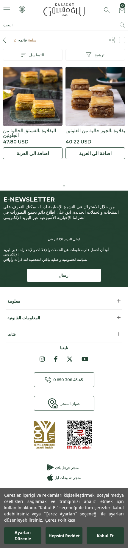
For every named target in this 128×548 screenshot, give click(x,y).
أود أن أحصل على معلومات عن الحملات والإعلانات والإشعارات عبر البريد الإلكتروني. (56, 251)
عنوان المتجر (70, 403)
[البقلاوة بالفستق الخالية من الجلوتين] (33, 96)
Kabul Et (105, 536)
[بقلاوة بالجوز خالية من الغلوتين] (95, 96)
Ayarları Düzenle (23, 535)
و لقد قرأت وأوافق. (45, 259)
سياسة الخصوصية (74, 259)
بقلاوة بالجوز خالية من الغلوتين (95, 130)
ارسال (64, 275)
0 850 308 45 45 (68, 380)
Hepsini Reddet (64, 536)
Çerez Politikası (60, 520)
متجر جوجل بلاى (67, 467)
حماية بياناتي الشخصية (44, 259)
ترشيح (99, 54)
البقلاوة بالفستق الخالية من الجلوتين (29, 133)
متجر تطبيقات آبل (67, 477)
